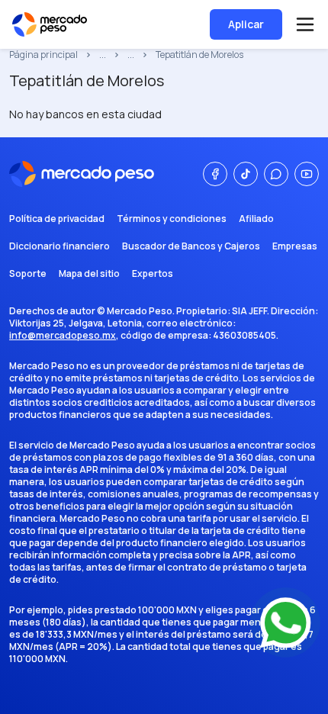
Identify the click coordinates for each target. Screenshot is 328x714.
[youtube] (306, 174)
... (102, 55)
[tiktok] (245, 174)
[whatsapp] (276, 174)
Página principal (43, 55)
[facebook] (215, 174)
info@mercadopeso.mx (62, 335)
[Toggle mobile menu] (305, 24)
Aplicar (246, 24)
